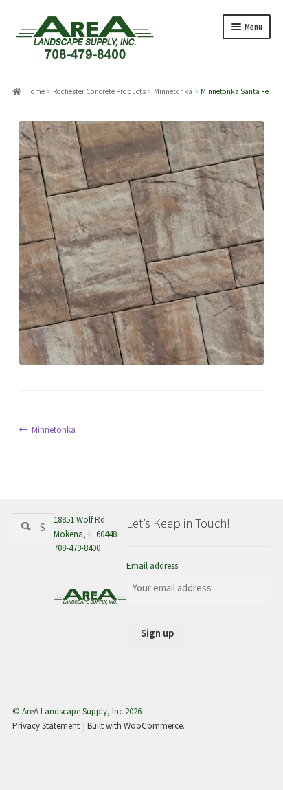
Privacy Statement (46, 726)
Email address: (153, 566)
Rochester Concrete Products (99, 91)
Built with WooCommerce (135, 726)
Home (35, 91)
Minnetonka (173, 91)
